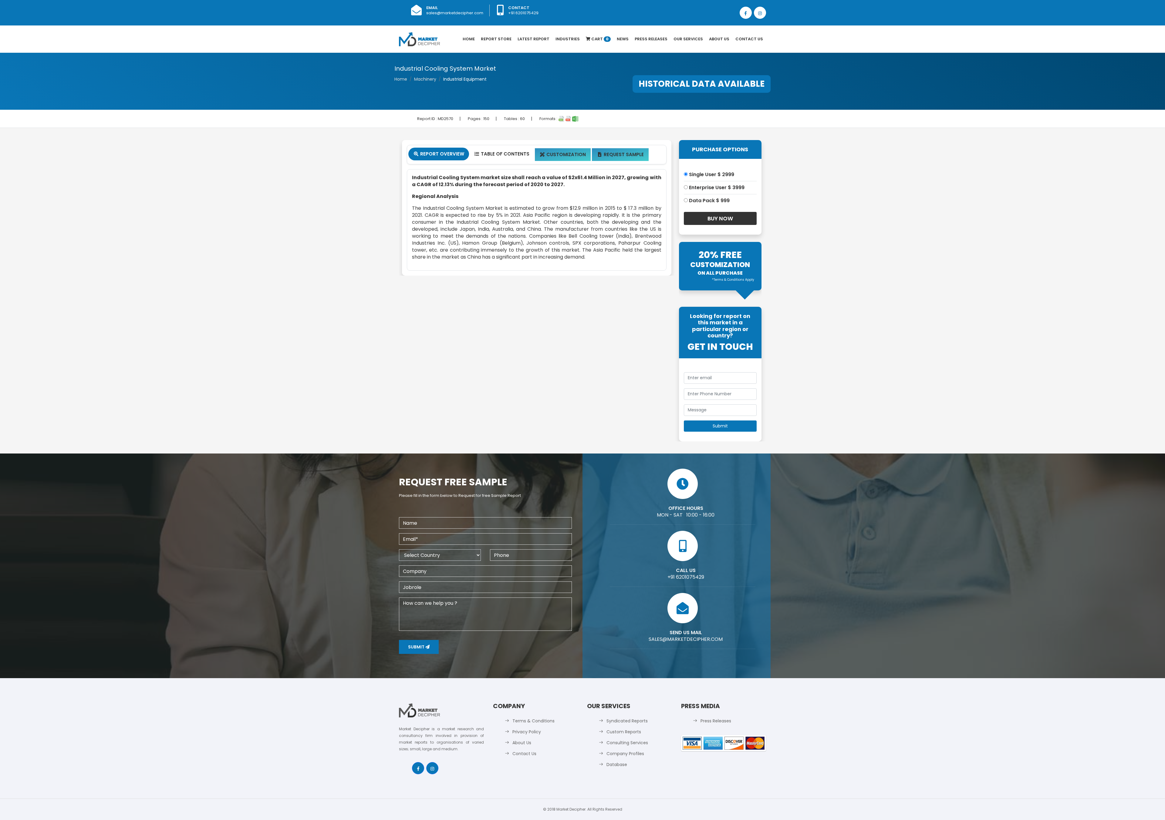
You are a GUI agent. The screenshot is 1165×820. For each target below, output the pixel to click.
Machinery (425, 79)
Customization (563, 154)
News (623, 39)
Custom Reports (623, 732)
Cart (599, 39)
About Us (719, 39)
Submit (416, 647)
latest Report (533, 39)
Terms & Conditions (533, 721)
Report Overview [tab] (439, 154)
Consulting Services (627, 743)
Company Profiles (625, 754)
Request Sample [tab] (621, 154)
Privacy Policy (526, 732)
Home (469, 39)
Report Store (496, 39)
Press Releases (651, 39)
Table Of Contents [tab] (501, 154)
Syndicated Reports (627, 721)
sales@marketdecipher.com (454, 13)
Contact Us (749, 39)
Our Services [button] (688, 39)
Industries (567, 39)
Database (616, 764)
